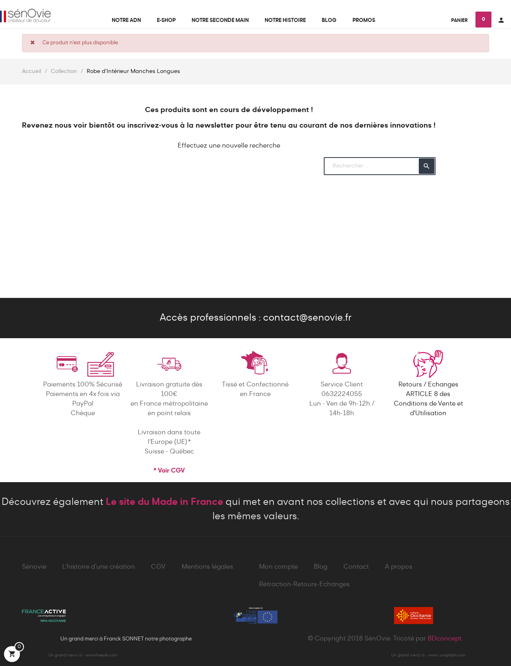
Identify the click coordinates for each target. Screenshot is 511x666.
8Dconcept (444, 639)
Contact (356, 567)
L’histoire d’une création (98, 567)
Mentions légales (207, 567)
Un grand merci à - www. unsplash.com (428, 655)
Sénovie (34, 567)
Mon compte (278, 567)
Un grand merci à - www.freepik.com (82, 655)
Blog (320, 567)
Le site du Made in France (164, 502)
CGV (158, 567)
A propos (398, 567)
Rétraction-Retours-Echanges (304, 584)
